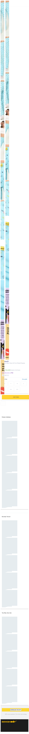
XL (4, 389)
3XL (17, 389)
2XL (11, 389)
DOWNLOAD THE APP (16, 709)
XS (4, 383)
